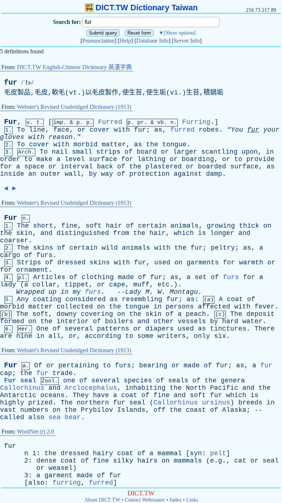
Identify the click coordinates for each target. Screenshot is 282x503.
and (46, 233)
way (107, 174)
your (271, 129)
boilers (119, 321)
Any (23, 299)
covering (97, 314)
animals (184, 225)
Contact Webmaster (145, 500)
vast (8, 410)
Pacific (224, 388)
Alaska (234, 410)
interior (73, 321)
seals (178, 380)
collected (75, 306)
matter (114, 144)
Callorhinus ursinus (191, 402)
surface (103, 159)
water (252, 321)
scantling (219, 152)
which (184, 233)
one (69, 380)
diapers (159, 328)
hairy (103, 453)
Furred (110, 122)
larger (185, 152)
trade (63, 373)
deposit (260, 314)
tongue (174, 144)
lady (8, 284)
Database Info (152, 41)
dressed (71, 262)
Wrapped (30, 292)
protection (149, 174)
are (6, 336)
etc (164, 284)
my (77, 292)
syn (196, 453)
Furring (196, 122)
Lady (133, 292)
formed (12, 321)
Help (125, 41)
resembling (142, 299)
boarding (198, 159)
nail (60, 152)
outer (50, 174)
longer (222, 233)
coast (196, 410)
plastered (163, 166)
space (34, 166)
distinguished (83, 233)
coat (235, 299)
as (158, 129)
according (103, 336)
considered (85, 299)
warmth (251, 262)
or (81, 129)
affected (214, 306)
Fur (10, 122)
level (75, 159)
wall (73, 174)
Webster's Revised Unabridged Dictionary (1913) (74, 107)
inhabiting (145, 388)
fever (264, 306)
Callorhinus (22, 388)
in (270, 152)
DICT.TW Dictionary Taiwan (146, 7)
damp (214, 174)
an (32, 174)
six (220, 336)
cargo (10, 255)
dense (46, 460)
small (82, 152)
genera (233, 380)
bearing (153, 365)
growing (221, 225)
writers (172, 336)
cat (240, 460)
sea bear (64, 417)
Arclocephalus (91, 388)
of (128, 152)
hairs (147, 460)
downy (67, 314)
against (188, 174)
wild (110, 248)
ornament (32, 270)
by (93, 174)
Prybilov (97, 410)
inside (12, 174)
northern (93, 402)
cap (6, 373)
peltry (223, 248)
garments (203, 262)
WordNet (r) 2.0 (35, 431)
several (79, 328)
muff (141, 284)
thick (249, 225)
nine (24, 336)
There (264, 328)
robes (209, 129)
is (202, 233)
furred (182, 129)
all (54, 336)
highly (12, 402)
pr (140, 122)
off (159, 410)
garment (58, 475)
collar (44, 284)
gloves (12, 137)
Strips (29, 262)
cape (117, 284)
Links (192, 500)
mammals (188, 460)
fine (69, 225)
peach (196, 314)
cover (100, 129)
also (36, 417)
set (201, 277)
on (267, 225)
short (43, 225)
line (37, 129)
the (152, 144)
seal (137, 402)
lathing (151, 159)
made (126, 277)
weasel (60, 468)
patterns (113, 328)
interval (77, 166)
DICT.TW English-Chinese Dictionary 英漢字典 (74, 67)
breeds (250, 402)
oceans (52, 395)
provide (260, 159)
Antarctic (18, 395)
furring (67, 482)
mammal (170, 453)
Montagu (184, 292)
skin (24, 233)
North (196, 388)
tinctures (228, 328)
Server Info (187, 41)
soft (94, 225)
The (23, 225)
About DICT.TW (102, 500)
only (202, 336)
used (162, 262)
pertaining (78, 365)
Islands (131, 410)
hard (230, 321)
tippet (77, 284)
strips (108, 152)
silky (123, 460)
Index (175, 500)
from (121, 233)
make (44, 159)
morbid (85, 144)
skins (43, 248)
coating (47, 299)
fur (10, 82)
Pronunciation (98, 41)
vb (160, 122)
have (101, 395)
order (10, 159)
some (145, 336)
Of (38, 365)
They (81, 395)
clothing (98, 277)
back (105, 166)
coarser (14, 240)
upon (250, 152)
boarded (212, 166)
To (21, 129)
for (127, 159)
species (138, 380)
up (52, 292)
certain (152, 225)
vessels (192, 321)
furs (44, 255)
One (42, 328)
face (61, 129)
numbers (34, 410)
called (12, 417)
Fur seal (20, 380)
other (163, 321)
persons (180, 306)
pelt (218, 453)
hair (114, 225)
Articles (49, 277)
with (122, 129)
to (28, 159)
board (147, 152)
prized (40, 402)
